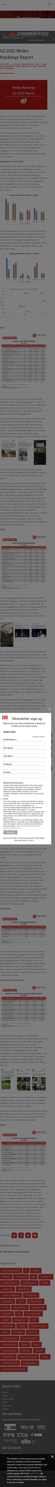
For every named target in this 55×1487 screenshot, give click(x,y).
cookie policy (35, 1473)
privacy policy (28, 841)
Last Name (8, 756)
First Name (8, 748)
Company (7, 764)
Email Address (10, 739)
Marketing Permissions (13, 783)
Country (6, 772)
